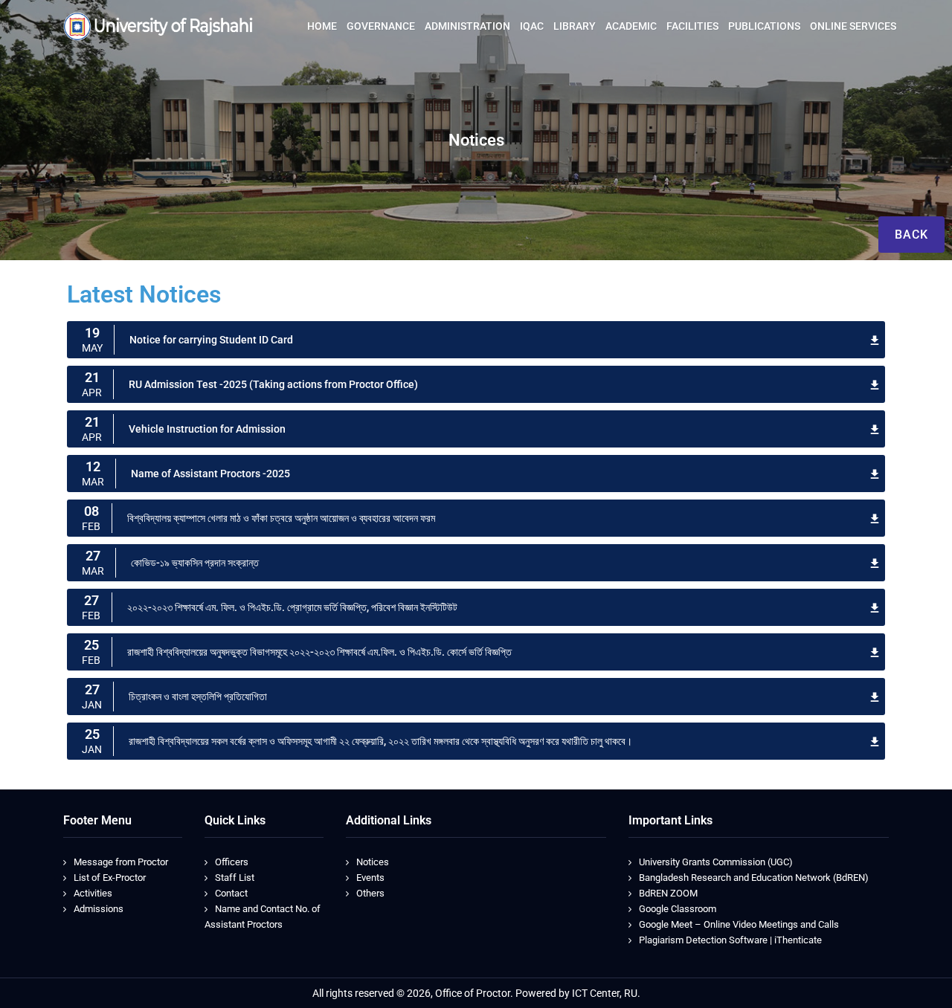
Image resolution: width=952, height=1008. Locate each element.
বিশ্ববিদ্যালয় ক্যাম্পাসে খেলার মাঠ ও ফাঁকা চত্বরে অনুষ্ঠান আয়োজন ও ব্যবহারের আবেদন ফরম (281, 518)
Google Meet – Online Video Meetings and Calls (739, 924)
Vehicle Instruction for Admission (207, 429)
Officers (231, 862)
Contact (231, 893)
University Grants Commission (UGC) (716, 862)
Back (911, 234)
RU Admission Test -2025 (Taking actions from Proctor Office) (273, 384)
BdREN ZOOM (668, 893)
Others (370, 893)
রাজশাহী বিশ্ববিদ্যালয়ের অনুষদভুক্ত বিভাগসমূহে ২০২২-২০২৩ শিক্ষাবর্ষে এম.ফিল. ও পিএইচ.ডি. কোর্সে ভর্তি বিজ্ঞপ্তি (319, 652)
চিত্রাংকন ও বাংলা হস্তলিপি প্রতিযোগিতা (198, 696)
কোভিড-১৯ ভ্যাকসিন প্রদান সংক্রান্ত (195, 563)
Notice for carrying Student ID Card (211, 340)
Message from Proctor (121, 862)
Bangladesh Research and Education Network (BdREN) (754, 877)
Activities (93, 893)
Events (370, 877)
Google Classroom (677, 908)
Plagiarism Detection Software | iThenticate (730, 940)
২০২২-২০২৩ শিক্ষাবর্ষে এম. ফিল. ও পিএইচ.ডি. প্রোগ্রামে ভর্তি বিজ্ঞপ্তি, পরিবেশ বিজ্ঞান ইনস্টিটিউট (292, 607)
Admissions (98, 908)
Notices (372, 862)
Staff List (234, 877)
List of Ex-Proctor (110, 877)
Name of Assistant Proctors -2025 (210, 473)
